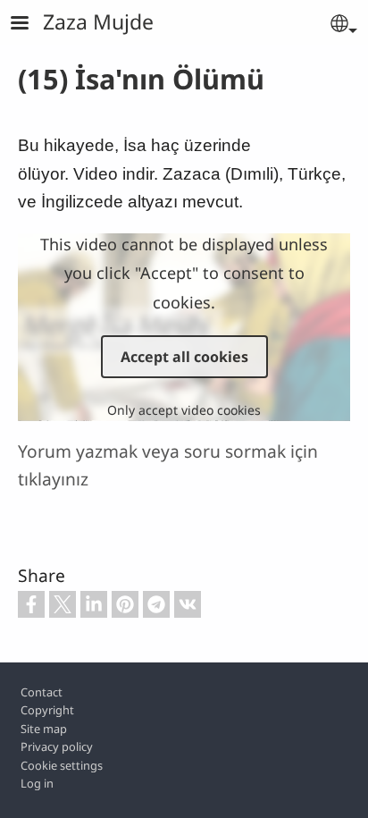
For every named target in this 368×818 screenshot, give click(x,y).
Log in (37, 783)
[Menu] (30, 24)
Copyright (47, 710)
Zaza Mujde (98, 21)
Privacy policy (57, 746)
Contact (42, 692)
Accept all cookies (184, 357)
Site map (44, 729)
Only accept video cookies (184, 409)
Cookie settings (62, 765)
